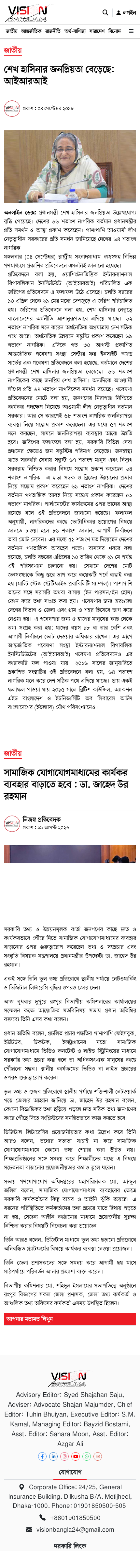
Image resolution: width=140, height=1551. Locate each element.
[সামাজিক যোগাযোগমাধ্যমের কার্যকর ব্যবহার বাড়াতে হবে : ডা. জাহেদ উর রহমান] (70, 882)
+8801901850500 (74, 1518)
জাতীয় (11, 31)
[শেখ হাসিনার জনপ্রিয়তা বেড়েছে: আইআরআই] (70, 166)
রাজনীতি (53, 31)
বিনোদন (115, 31)
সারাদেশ (97, 31)
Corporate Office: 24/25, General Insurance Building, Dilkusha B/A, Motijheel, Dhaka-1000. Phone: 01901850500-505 (70, 1496)
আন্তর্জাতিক (31, 31)
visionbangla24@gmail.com (74, 1529)
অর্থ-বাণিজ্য (75, 31)
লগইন (128, 12)
